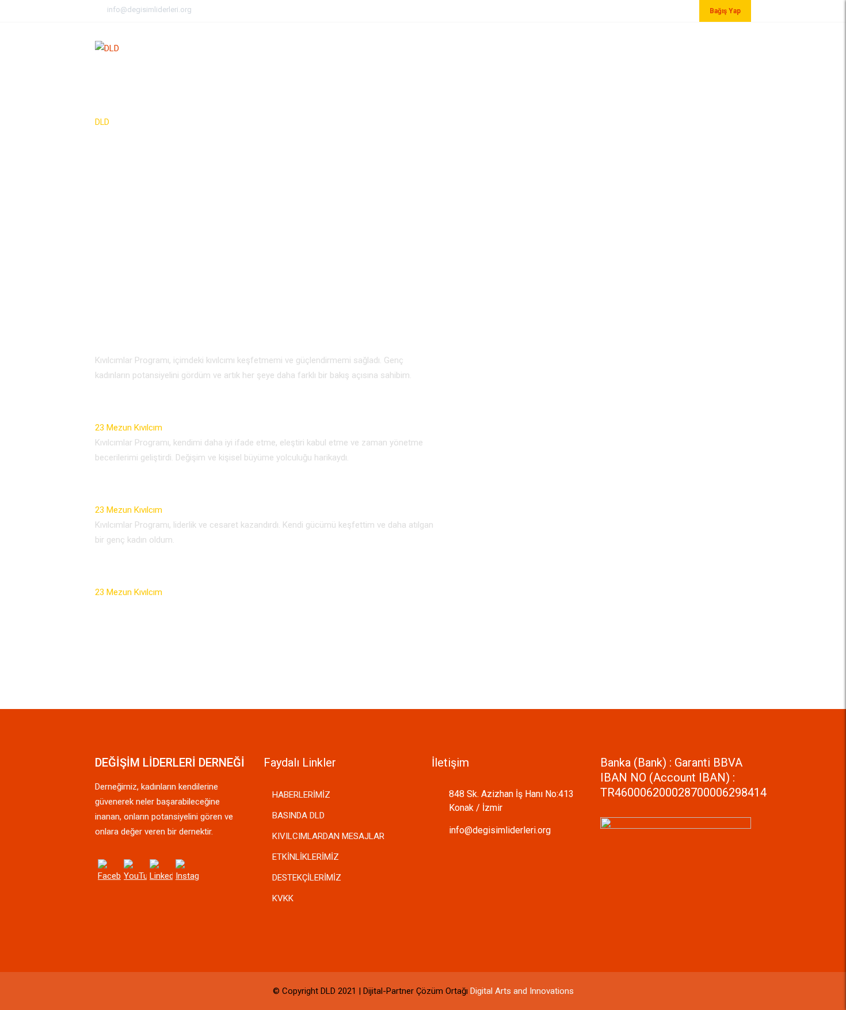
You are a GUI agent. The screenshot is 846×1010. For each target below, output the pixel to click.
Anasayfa (421, 47)
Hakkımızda (486, 47)
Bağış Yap (725, 11)
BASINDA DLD (298, 815)
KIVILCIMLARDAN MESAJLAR (328, 836)
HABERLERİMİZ (301, 795)
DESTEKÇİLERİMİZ (306, 877)
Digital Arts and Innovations (522, 991)
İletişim (677, 47)
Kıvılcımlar (556, 47)
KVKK (283, 898)
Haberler (620, 47)
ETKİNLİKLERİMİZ (305, 857)
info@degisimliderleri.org (149, 9)
